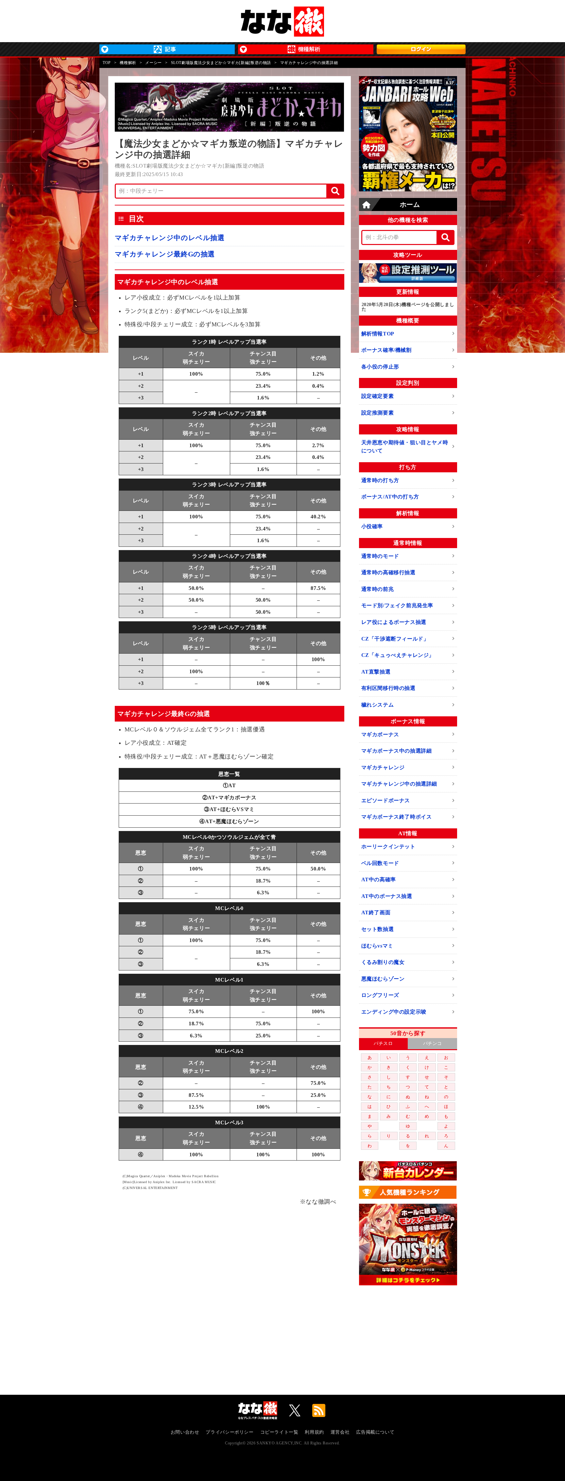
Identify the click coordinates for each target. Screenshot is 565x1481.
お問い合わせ (185, 1432)
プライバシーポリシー (229, 1432)
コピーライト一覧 (279, 1432)
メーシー (153, 63)
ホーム (410, 204)
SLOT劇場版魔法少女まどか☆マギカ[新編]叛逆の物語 (221, 63)
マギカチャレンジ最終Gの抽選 (165, 254)
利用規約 (314, 1432)
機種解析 (128, 63)
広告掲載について (375, 1432)
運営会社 (340, 1432)
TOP (107, 63)
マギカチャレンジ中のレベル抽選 (170, 238)
